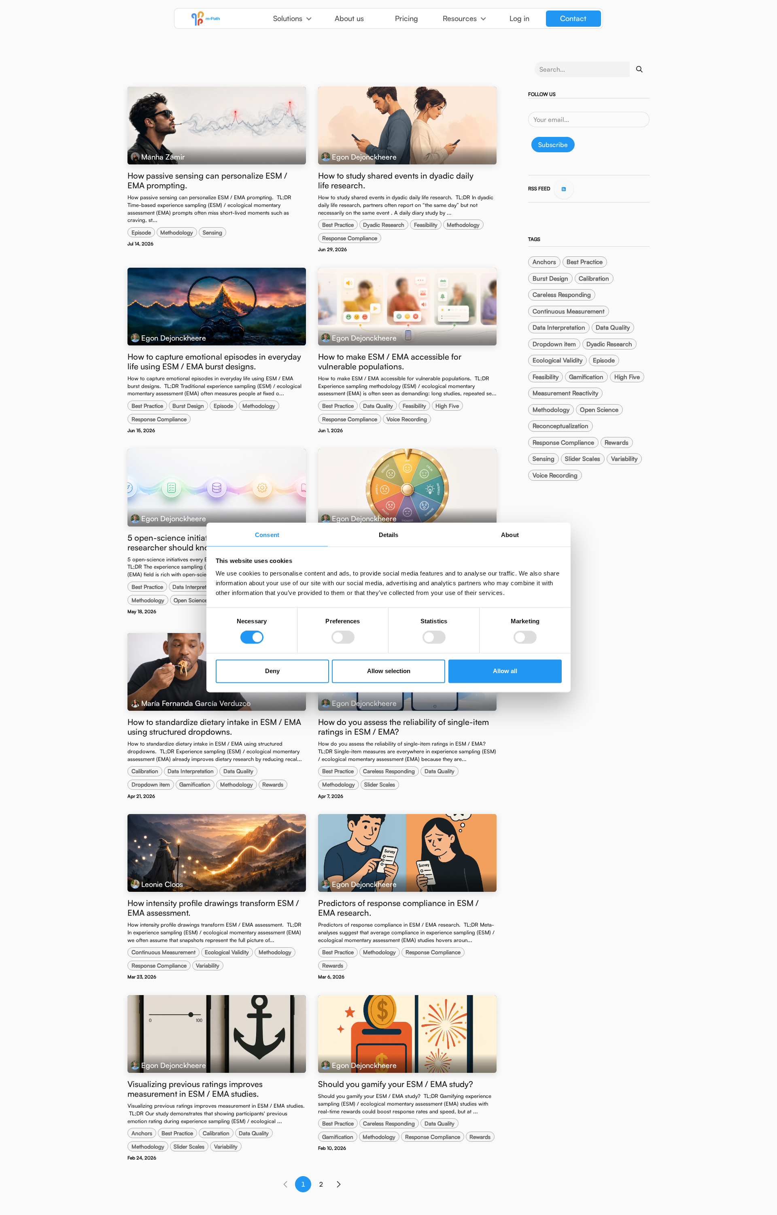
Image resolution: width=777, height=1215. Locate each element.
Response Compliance (349, 237)
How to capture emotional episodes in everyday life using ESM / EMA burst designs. (214, 361)
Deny (272, 670)
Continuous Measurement (163, 952)
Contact (573, 18)
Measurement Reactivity (565, 393)
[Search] (639, 69)
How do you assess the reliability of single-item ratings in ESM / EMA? (403, 727)
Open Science (191, 600)
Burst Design (188, 405)
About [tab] (510, 534)
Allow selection (388, 670)
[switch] (343, 637)
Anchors (142, 1133)
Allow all (505, 670)
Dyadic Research (383, 224)
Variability (207, 965)
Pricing (406, 18)
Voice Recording (406, 419)
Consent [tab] (267, 534)
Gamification (194, 784)
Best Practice (338, 224)
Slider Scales (379, 784)
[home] (219, 18)
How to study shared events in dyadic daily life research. (395, 180)
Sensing (212, 232)
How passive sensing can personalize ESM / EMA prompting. (207, 180)
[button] (293, 18)
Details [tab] (389, 534)
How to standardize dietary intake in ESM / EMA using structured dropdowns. (214, 727)
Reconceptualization (560, 426)
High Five (447, 405)
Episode (141, 232)
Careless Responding (389, 770)
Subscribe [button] (553, 145)
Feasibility (425, 224)
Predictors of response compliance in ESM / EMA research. (398, 908)
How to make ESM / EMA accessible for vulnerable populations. (389, 361)
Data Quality (378, 405)
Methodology (176, 232)
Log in (519, 18)
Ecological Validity (227, 952)
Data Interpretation (195, 586)
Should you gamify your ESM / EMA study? (395, 1084)
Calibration (145, 770)
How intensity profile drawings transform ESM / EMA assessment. (213, 908)
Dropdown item (151, 784)
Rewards (272, 784)
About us (349, 18)
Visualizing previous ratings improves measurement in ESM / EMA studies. (195, 1089)
